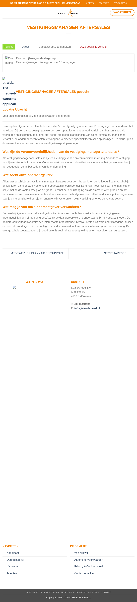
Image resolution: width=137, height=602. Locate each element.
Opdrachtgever (15, 559)
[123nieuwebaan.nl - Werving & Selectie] (69, 12)
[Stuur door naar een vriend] (72, 242)
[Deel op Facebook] (64, 242)
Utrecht (26, 46)
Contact (106, 592)
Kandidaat (13, 552)
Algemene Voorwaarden (88, 559)
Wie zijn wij (81, 552)
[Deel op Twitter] (68, 242)
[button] (5, 12)
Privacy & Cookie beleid (88, 566)
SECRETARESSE (115, 253)
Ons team (94, 592)
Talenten (12, 573)
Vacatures (13, 566)
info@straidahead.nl (87, 308)
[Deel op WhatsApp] (60, 242)
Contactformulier (84, 573)
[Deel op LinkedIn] (76, 242)
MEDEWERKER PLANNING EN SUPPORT (36, 253)
